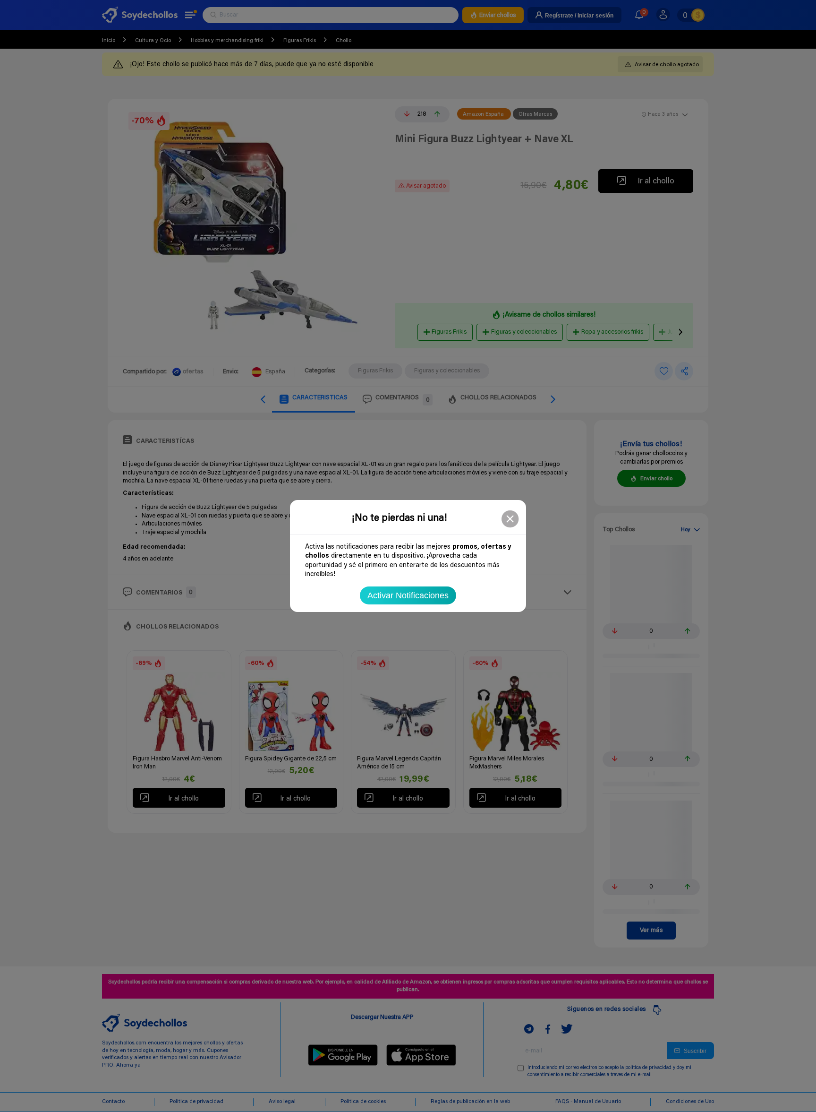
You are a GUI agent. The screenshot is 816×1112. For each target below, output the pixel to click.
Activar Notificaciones (408, 595)
